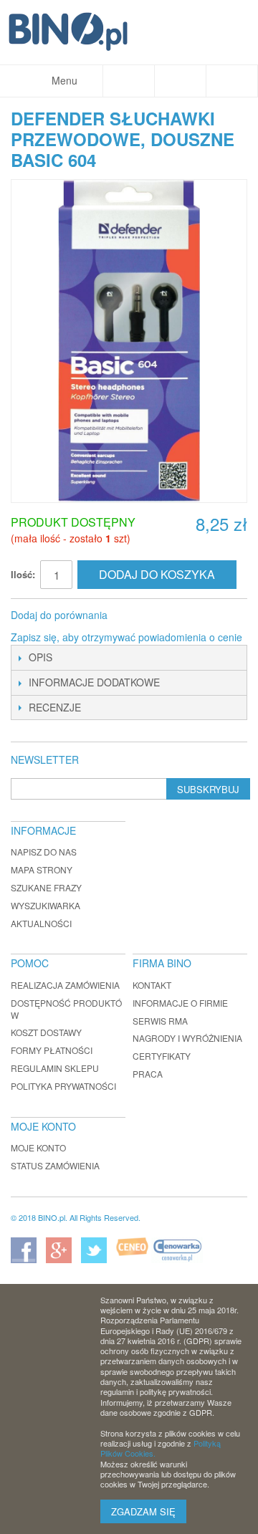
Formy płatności (51, 1050)
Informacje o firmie (180, 1003)
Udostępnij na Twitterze (166, 615)
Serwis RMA (160, 1021)
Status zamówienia (55, 1165)
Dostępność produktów (66, 1009)
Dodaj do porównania (59, 615)
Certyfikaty (162, 1056)
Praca (148, 1074)
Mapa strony (41, 869)
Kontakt (152, 985)
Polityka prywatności (63, 1086)
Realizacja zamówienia (65, 985)
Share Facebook (137, 615)
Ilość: (23, 574)
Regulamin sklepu (55, 1068)
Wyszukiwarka (45, 905)
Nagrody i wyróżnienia (187, 1038)
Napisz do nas (44, 851)
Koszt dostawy (46, 1032)
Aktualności (41, 923)
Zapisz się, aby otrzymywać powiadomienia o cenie (126, 637)
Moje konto (38, 1147)
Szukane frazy (46, 887)
